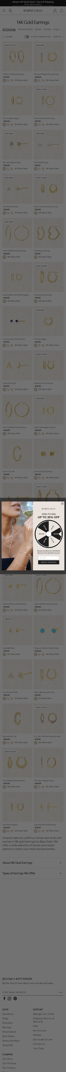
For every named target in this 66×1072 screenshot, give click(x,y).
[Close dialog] (62, 503)
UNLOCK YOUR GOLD (48, 562)
